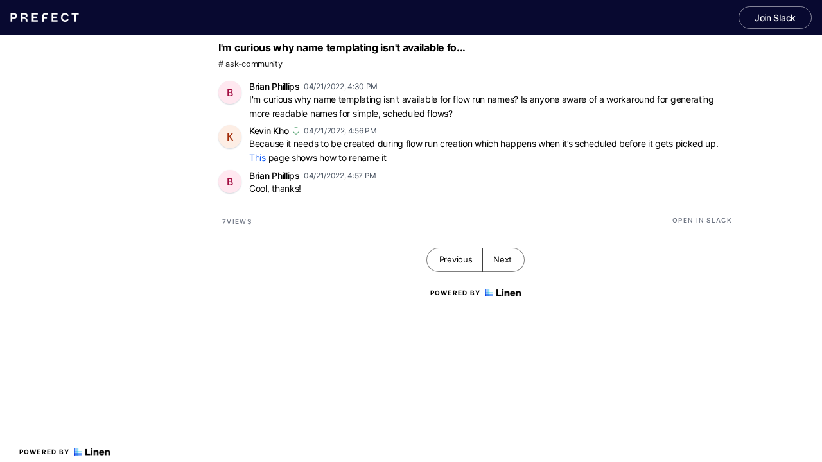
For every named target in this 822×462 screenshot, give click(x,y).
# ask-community (250, 64)
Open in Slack (702, 220)
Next (502, 259)
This (257, 157)
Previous (456, 259)
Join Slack (775, 17)
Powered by (44, 452)
